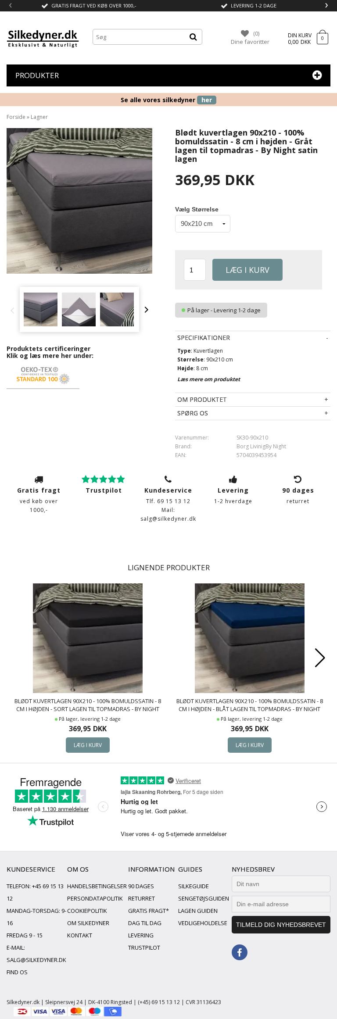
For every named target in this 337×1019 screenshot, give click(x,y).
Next (145, 309)
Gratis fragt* (148, 911)
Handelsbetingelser (97, 886)
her (206, 100)
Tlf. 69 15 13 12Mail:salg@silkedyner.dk (168, 504)
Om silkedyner (88, 923)
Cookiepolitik (87, 911)
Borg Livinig (251, 446)
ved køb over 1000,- (39, 500)
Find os (17, 972)
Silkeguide (193, 886)
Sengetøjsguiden (203, 898)
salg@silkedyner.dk (36, 960)
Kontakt (79, 935)
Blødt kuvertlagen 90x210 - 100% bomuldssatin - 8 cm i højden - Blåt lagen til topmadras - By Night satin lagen (249, 705)
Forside (16, 117)
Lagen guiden (198, 911)
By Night (275, 446)
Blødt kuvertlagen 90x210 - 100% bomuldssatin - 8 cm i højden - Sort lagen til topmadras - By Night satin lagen (87, 705)
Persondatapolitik (95, 898)
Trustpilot (144, 947)
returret (298, 495)
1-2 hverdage (233, 495)
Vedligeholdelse (202, 923)
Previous (14, 309)
